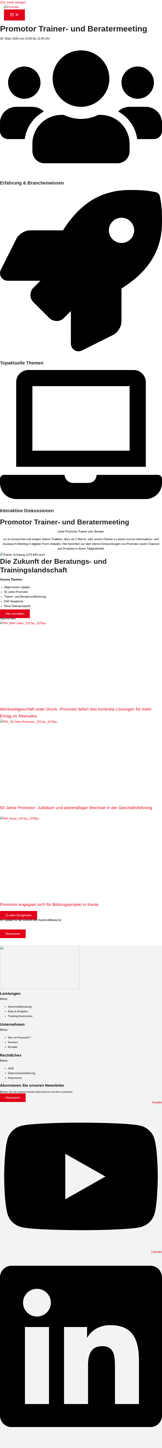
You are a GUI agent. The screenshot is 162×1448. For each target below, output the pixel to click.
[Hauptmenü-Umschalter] (14, 14)
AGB (11, 1068)
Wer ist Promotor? (19, 1037)
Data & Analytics (18, 1011)
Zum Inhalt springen (12, 2)
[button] (81, 999)
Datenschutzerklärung (21, 1073)
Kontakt (12, 1046)
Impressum (15, 1077)
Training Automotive (20, 1016)
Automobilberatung (20, 1006)
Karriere (13, 1042)
